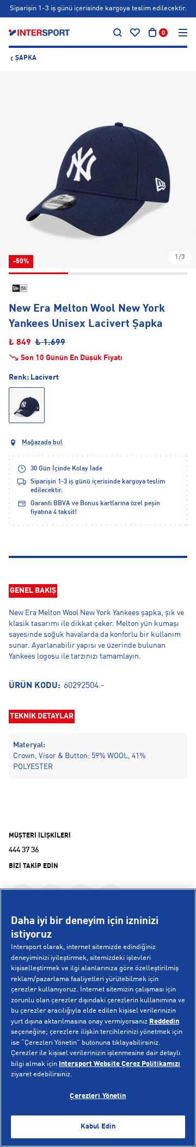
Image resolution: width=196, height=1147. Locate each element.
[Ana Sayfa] (39, 32)
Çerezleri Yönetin (98, 1096)
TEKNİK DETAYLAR (42, 716)
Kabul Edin (98, 1126)
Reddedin (164, 1021)
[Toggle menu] (182, 32)
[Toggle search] (117, 32)
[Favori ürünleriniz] (135, 32)
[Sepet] (152, 32)
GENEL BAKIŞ (33, 590)
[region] (98, 1018)
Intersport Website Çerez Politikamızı (119, 1064)
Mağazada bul (42, 442)
